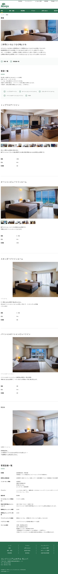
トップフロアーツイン (12, 91)
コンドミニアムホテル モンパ (14, 559)
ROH (29, 95)
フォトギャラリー (45, 545)
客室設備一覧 (16, 61)
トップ (9, 545)
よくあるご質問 (45, 548)
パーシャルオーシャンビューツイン (15, 95)
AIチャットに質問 (45, 550)
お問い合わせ (27, 548)
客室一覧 (6, 61)
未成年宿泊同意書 (45, 553)
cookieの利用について (5, 571)
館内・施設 (9, 550)
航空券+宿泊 (27, 550)
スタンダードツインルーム (48, 91)
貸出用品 (27, 553)
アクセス (27, 545)
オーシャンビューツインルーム (29, 91)
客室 (10, 548)
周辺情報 (10, 553)
